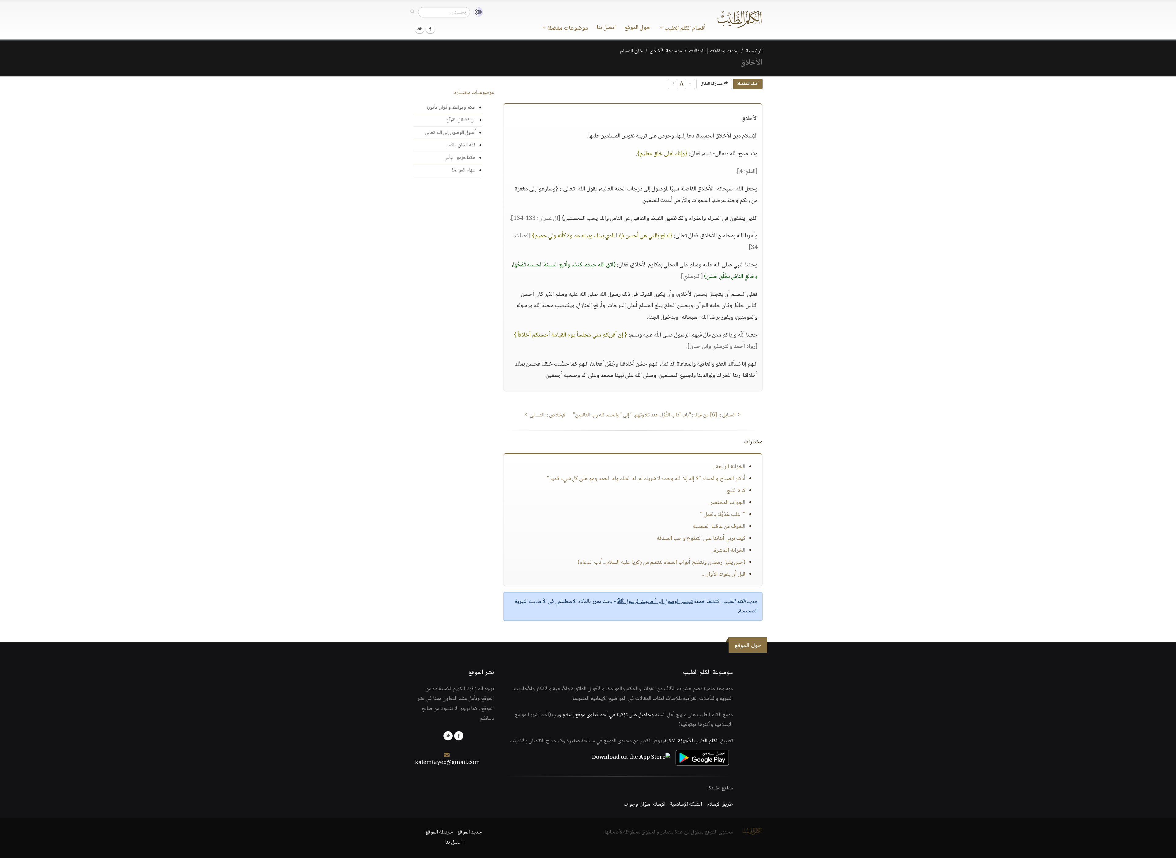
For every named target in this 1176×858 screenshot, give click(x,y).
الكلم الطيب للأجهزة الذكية (691, 741)
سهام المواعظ (463, 170)
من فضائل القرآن (461, 120)
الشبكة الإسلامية (686, 804)
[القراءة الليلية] (476, 12)
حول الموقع (637, 28)
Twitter (419, 28)
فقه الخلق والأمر (461, 145)
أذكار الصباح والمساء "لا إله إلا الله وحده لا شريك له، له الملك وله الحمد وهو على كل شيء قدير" (646, 479)
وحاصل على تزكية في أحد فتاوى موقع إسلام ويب (603, 715)
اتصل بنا (606, 28)
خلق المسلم (631, 51)
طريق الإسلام (720, 804)
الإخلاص (545, 415)
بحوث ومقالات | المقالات (714, 51)
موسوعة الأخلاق (666, 51)
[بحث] (412, 12)
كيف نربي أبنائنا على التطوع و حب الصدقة (701, 539)
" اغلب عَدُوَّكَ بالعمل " (722, 515)
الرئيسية (754, 51)
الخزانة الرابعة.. (729, 467)
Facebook (430, 28)
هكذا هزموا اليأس (460, 158)
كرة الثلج (735, 491)
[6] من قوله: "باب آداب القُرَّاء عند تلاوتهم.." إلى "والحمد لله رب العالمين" (657, 415)
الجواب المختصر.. (726, 503)
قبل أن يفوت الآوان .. (723, 574)
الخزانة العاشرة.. (728, 550)
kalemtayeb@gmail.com (447, 762)
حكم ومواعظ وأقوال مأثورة (451, 107)
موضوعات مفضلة (567, 28)
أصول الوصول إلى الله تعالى (450, 133)
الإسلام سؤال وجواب (644, 804)
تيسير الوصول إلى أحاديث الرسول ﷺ (655, 601)
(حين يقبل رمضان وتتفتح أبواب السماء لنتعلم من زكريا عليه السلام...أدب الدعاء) (661, 562)
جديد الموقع (469, 832)
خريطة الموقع (439, 832)
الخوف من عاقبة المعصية (719, 527)
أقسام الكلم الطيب (684, 28)
